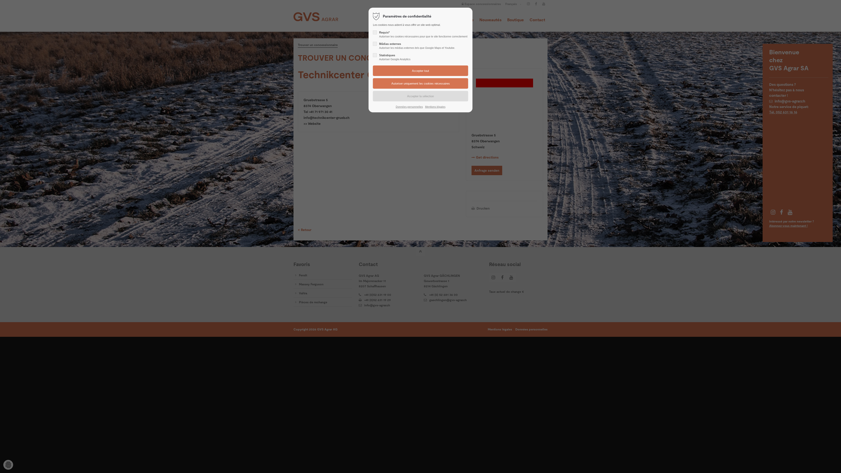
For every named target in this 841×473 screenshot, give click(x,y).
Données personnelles (409, 106)
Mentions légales (435, 106)
